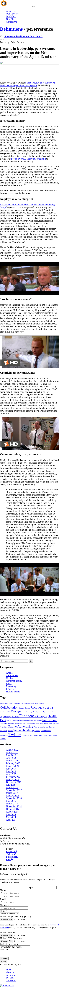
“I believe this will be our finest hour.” (23, 36)
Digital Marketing (49, 712)
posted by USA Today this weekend (28, 158)
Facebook (28, 715)
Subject (3, 911)
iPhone (17, 723)
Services (37, 731)
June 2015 (11, 801)
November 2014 (14, 806)
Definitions (11, 29)
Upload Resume (7, 932)
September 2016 (14, 798)
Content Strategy (14, 681)
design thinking (26, 712)
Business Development (36, 703)
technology (4, 735)
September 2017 (14, 790)
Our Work (11, 16)
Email (3, 899)
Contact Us (11, 21)
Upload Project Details (15, 916)
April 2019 (11, 774)
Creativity (3, 712)
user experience (48, 735)
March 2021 (12, 752)
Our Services (12, 13)
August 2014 (12, 811)
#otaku (11, 703)
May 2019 (11, 771)
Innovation (49, 720)
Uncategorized (13, 691)
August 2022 (12, 750)
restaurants (3, 731)
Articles (9, 672)
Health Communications (15, 720)
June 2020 (11, 755)
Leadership (31, 723)
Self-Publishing (23, 730)
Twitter (14, 734)
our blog (10, 978)
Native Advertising (20, 726)
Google (42, 716)
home (8, 969)
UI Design (25, 735)
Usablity (39, 735)
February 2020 (13, 763)
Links (8, 683)
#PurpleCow (18, 703)
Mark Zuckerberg (42, 723)
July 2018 (10, 785)
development (37, 712)
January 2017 (12, 795)
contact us (11, 980)
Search (10, 731)
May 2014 (11, 817)
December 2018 (13, 782)
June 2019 (11, 768)
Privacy (46, 727)
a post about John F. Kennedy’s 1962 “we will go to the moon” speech (27, 84)
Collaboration (9, 707)
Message (4, 949)
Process (51, 727)
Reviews (10, 689)
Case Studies (12, 675)
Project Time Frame (9, 944)
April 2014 (11, 819)
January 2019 (12, 779)
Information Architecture (33, 720)
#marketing (4, 703)
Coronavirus (42, 707)
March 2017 (12, 793)
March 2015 (12, 803)
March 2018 (12, 787)
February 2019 (13, 776)
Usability (32, 735)
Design (16, 711)
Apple (25, 703)
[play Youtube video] (29, 278)
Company (4, 905)
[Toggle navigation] (33, 6)
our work (10, 975)
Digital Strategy (5, 717)
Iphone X (23, 723)
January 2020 (12, 766)
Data (9, 712)
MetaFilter (3, 727)
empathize (15, 717)
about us (10, 972)
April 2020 (11, 758)
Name (3, 890)
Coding (9, 678)
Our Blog (10, 19)
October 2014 (12, 809)
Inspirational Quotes (7, 723)
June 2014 (11, 814)
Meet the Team (54, 723)
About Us (10, 11)
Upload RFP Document (11, 938)
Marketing (11, 686)
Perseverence (38, 727)
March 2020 (12, 760)
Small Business (46, 731)
